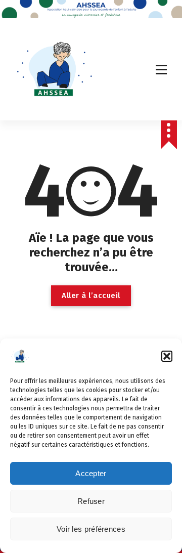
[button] (167, 356)
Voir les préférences (91, 529)
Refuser (91, 501)
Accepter (90, 473)
